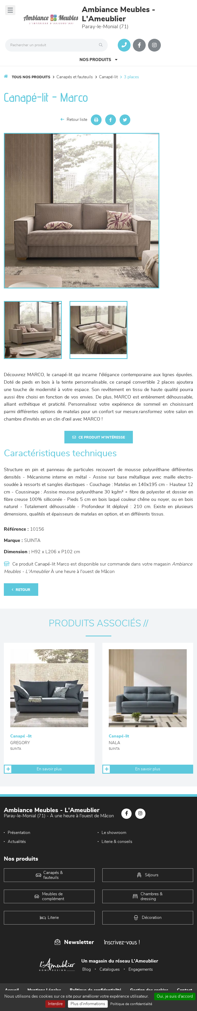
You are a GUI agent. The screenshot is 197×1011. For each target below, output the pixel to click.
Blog (86, 969)
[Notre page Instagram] (154, 45)
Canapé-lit (108, 77)
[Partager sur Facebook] (110, 119)
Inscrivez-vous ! (122, 942)
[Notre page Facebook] (139, 45)
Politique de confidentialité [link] (131, 1004)
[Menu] (10, 10)
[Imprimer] (96, 119)
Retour (23, 590)
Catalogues (110, 969)
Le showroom (114, 833)
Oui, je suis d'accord (175, 996)
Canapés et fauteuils (74, 77)
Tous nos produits (31, 77)
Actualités (17, 842)
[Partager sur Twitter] (125, 119)
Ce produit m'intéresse (101, 437)
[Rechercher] (102, 45)
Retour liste (77, 120)
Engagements (141, 969)
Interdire (55, 1004)
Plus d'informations (88, 1004)
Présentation (19, 833)
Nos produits (95, 60)
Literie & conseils (117, 842)
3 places (131, 77)
